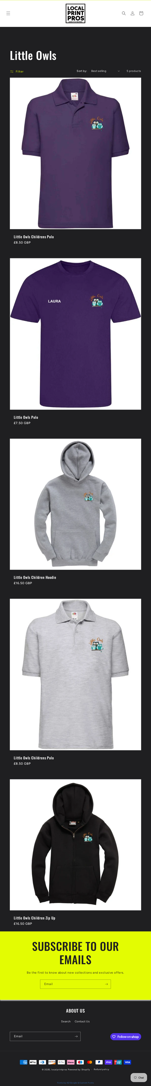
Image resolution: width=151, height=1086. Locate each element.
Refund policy (101, 1069)
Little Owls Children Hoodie (35, 577)
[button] (8, 13)
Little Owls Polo (26, 417)
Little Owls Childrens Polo (34, 237)
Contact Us (82, 1021)
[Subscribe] (106, 984)
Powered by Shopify (79, 1069)
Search (66, 1021)
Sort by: (82, 71)
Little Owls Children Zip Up (34, 918)
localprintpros (59, 1069)
